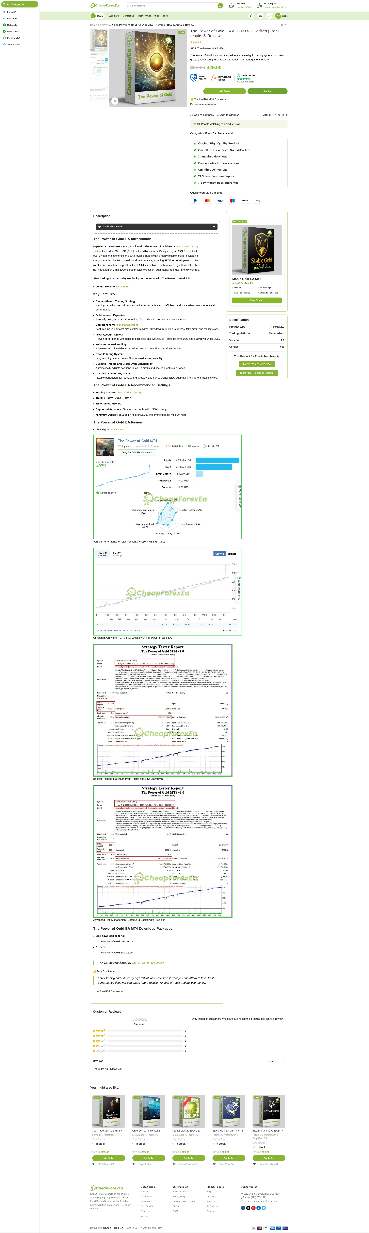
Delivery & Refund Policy (184, 1201)
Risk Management (127, 324)
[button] (108, 1158)
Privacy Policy (179, 1196)
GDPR (176, 1211)
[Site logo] (104, 5)
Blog (209, 1191)
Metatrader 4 (225, 133)
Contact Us (212, 1196)
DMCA (176, 1206)
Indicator (145, 1216)
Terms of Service (180, 1191)
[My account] (251, 16)
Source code (146, 1211)
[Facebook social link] (272, 115)
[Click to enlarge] (114, 101)
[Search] (220, 5)
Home (93, 25)
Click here (117, 429)
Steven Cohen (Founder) (148, 962)
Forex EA (105, 25)
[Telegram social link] (286, 115)
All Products (212, 1206)
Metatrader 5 (147, 1201)
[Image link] (106, 1188)
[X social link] (275, 115)
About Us (211, 1201)
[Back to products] (282, 25)
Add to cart (224, 91)
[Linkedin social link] (283, 115)
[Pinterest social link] (279, 115)
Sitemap (210, 1211)
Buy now (267, 91)
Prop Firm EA (260, 1138)
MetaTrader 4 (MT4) (129, 392)
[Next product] (286, 25)
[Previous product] (279, 25)
